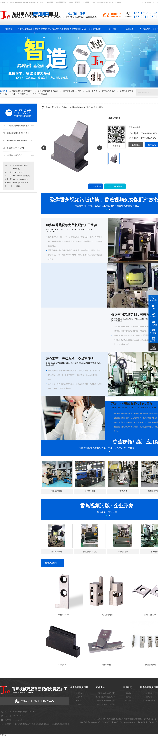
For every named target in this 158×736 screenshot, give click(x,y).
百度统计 (142, 722)
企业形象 (112, 29)
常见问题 (128, 700)
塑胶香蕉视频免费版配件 (48, 91)
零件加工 (72, 2)
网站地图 (148, 2)
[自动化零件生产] (62, 611)
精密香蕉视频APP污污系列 (106, 704)
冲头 (48, 2)
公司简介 (79, 693)
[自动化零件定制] (106, 611)
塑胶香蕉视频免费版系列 (43, 33)
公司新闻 (128, 693)
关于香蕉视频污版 (146, 29)
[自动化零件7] (62, 661)
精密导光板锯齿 (95, 29)
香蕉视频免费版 (21, 2)
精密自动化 (106, 665)
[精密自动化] (106, 661)
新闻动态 (129, 29)
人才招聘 (149, 693)
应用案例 (79, 704)
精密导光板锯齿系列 (14, 155)
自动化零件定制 (106, 615)
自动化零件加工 (150, 615)
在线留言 (136, 145)
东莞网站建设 (94, 722)
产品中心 (65, 107)
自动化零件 (98, 107)
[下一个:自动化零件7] (115, 186)
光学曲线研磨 (56, 552)
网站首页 (8, 29)
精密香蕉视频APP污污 (72, 91)
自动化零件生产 (63, 615)
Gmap (115, 722)
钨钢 (57, 2)
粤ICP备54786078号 (128, 722)
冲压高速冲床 (56, 491)
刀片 (84, 2)
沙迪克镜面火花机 (90, 552)
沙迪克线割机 (123, 552)
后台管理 (106, 722)
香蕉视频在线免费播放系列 (60, 33)
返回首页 (152, 722)
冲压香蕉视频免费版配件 (22, 91)
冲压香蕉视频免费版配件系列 (18, 126)
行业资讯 (128, 697)
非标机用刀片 (91, 91)
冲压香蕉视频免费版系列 (26, 33)
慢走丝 (94, 2)
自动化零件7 (62, 665)
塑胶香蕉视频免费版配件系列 (18, 133)
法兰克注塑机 (90, 491)
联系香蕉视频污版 (149, 700)
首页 (56, 107)
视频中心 (79, 700)
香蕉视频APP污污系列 (78, 33)
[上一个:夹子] (95, 186)
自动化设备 (122, 491)
